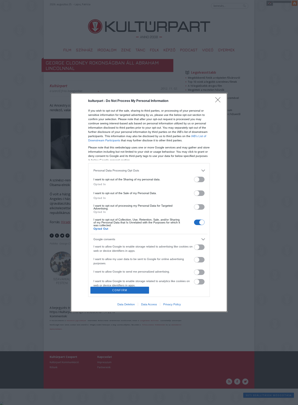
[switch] (199, 179)
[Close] (219, 101)
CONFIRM (119, 290)
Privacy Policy (172, 304)
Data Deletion (126, 304)
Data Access (149, 304)
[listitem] (149, 170)
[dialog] (149, 202)
